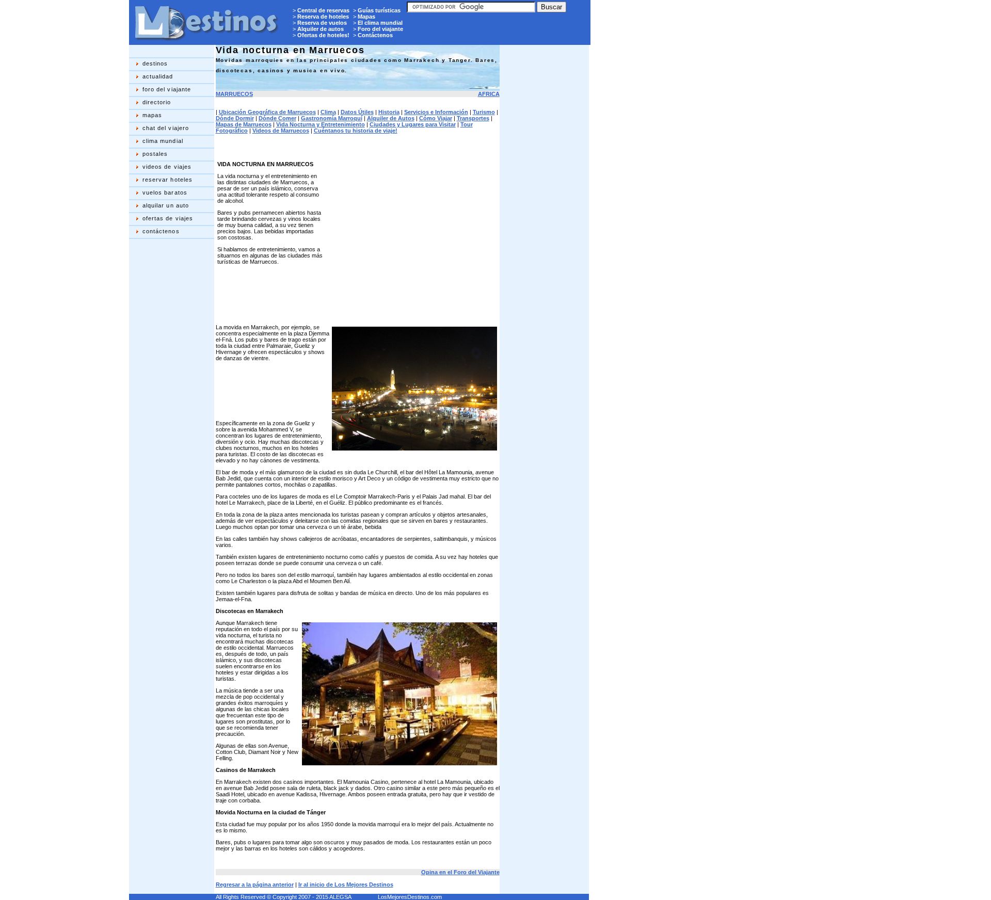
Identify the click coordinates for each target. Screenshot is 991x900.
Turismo (484, 112)
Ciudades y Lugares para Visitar (413, 124)
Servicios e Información (436, 112)
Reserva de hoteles (323, 16)
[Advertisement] (170, 404)
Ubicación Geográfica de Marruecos (267, 112)
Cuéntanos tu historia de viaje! (355, 130)
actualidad (157, 76)
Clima (328, 112)
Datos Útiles (357, 112)
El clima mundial (380, 23)
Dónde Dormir (235, 118)
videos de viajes (167, 167)
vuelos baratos (164, 192)
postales (155, 154)
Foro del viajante (380, 29)
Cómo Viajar (435, 118)
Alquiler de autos (320, 29)
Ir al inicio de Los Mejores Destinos (345, 884)
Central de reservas (323, 10)
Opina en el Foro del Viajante (460, 872)
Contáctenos (375, 35)
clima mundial (162, 141)
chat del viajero (165, 128)
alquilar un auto (165, 205)
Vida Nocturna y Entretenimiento (320, 124)
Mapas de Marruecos (243, 124)
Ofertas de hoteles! (323, 35)
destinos (155, 63)
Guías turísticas (379, 10)
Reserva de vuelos (322, 23)
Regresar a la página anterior (255, 884)
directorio (156, 102)
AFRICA (489, 94)
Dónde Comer (277, 118)
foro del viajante (166, 89)
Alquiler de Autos (390, 118)
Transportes (473, 118)
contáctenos (161, 231)
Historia (388, 112)
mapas (152, 115)
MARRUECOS (234, 94)
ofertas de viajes (168, 218)
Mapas (366, 16)
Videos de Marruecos (280, 130)
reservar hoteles (167, 179)
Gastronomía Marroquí (331, 118)
